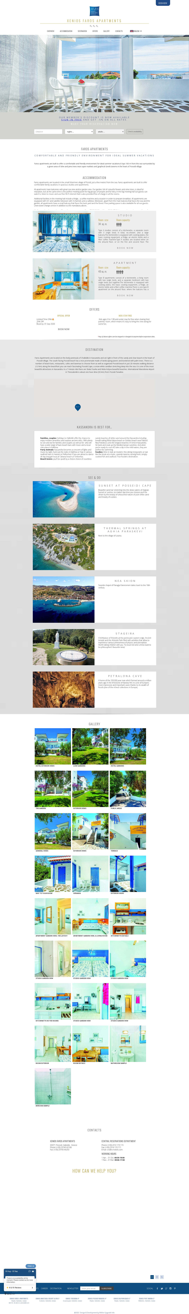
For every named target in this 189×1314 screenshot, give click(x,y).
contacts (119, 31)
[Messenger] (29, 1271)
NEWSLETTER (72, 1288)
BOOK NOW (125, 248)
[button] (136, 31)
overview (50, 31)
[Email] (33, 1271)
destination (82, 31)
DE (157, 1277)
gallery (106, 31)
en (152, 1277)
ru (162, 1277)
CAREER (44, 1288)
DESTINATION (55, 1288)
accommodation (66, 31)
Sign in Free (71, 119)
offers (95, 31)
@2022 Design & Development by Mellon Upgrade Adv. (94, 1313)
